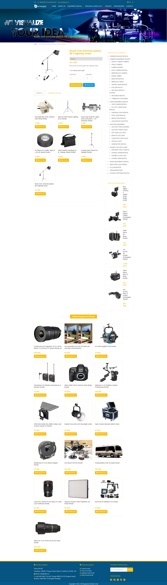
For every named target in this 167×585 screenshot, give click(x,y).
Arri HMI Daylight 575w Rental (105, 346)
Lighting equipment (117, 124)
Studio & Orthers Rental (120, 173)
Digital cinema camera (120, 61)
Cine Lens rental (86, 571)
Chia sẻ (72, 59)
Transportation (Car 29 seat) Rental (107, 463)
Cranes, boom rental (120, 152)
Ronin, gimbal (117, 76)
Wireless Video (118, 81)
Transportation (116, 170)
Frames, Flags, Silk (119, 155)
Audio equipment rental (119, 161)
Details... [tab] (40, 93)
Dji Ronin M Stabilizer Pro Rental (106, 502)
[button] (132, 2)
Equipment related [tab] (54, 93)
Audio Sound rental (87, 575)
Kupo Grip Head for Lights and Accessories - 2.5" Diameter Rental (90, 119)
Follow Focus (117, 87)
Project (108, 6)
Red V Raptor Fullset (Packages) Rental (127, 215)
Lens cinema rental (119, 104)
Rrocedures (119, 6)
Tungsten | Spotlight (120, 138)
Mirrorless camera (119, 73)
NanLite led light (118, 135)
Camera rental (85, 568)
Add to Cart (89, 85)
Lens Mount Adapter (120, 121)
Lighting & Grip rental (87, 573)
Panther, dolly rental (120, 150)
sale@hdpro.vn (64, 2)
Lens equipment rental (119, 102)
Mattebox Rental (118, 95)
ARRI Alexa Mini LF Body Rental (125, 274)
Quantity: (89, 74)
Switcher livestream (118, 164)
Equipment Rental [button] (75, 6)
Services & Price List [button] (93, 6)
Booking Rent (77, 85)
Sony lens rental (119, 115)
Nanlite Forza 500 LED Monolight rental (78, 424)
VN (35, 2)
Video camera (117, 64)
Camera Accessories (120, 98)
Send (130, 569)
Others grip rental (119, 158)
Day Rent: (73, 74)
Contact (129, 6)
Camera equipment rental (120, 59)
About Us (61, 6)
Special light (117, 141)
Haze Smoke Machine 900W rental (107, 424)
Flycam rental (115, 167)
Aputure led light (119, 132)
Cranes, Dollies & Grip (118, 147)
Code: (77, 70)
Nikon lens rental (119, 118)
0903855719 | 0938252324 (47, 2)
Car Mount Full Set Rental (73, 463)
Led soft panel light (120, 130)
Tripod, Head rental (119, 84)
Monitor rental (118, 79)
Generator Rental (119, 144)
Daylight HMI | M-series (120, 127)
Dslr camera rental (120, 70)
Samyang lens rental (120, 112)
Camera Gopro (117, 67)
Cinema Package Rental (119, 56)
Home (54, 6)
